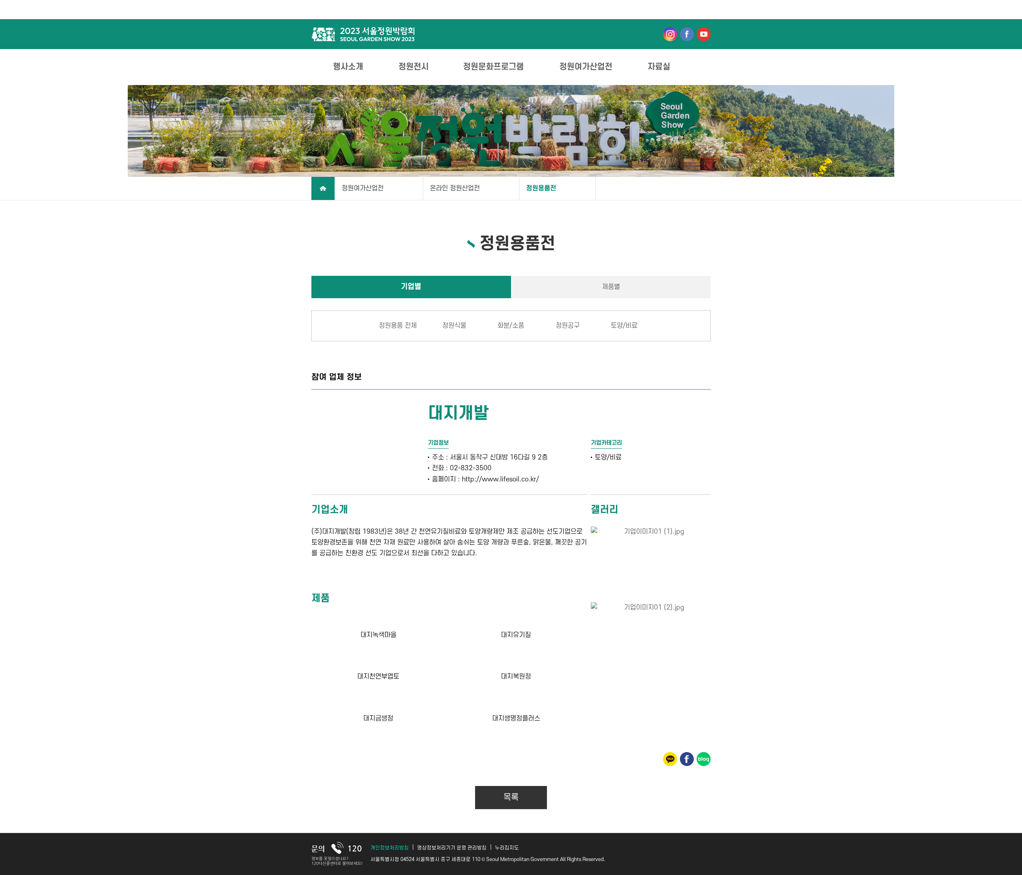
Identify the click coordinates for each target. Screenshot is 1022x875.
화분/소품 (510, 325)
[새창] (670, 33)
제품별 (611, 287)
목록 (511, 797)
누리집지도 (507, 848)
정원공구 (568, 325)
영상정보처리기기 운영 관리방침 (452, 848)
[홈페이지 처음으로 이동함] (323, 188)
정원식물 (454, 325)
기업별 (411, 287)
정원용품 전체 (398, 325)
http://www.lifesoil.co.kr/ (500, 479)
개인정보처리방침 (389, 848)
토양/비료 (624, 325)
